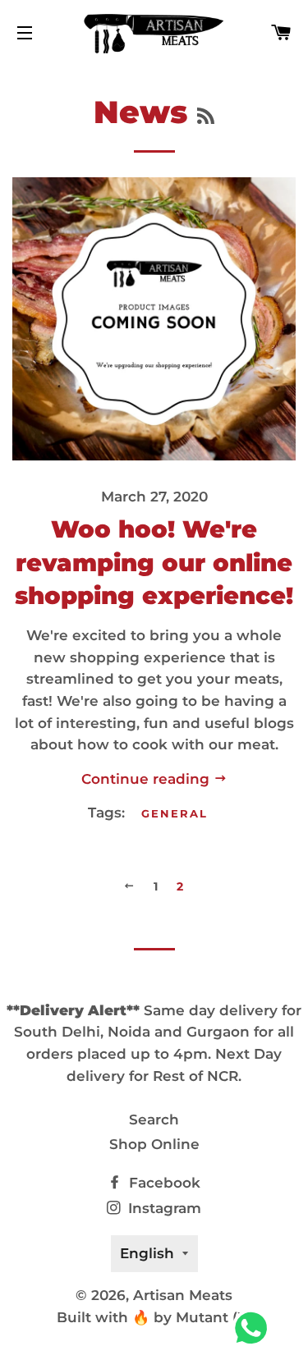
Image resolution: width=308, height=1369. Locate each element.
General (174, 813)
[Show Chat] (255, 1328)
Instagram (162, 1208)
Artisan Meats (182, 1295)
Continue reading (147, 779)
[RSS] (205, 116)
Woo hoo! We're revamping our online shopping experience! (154, 562)
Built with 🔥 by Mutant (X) (154, 1317)
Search (154, 1119)
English (147, 1253)
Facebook (162, 1182)
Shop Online (154, 1144)
